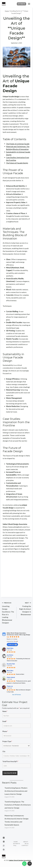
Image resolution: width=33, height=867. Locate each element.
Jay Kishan (10, 655)
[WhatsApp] (3, 845)
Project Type (7, 741)
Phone (5, 731)
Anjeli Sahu (10, 648)
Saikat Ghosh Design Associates (20, 860)
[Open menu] (29, 4)
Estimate (21, 4)
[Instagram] (3, 837)
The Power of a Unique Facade (17, 144)
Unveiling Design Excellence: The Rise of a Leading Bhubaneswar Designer (8, 613)
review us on (11, 644)
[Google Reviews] (3, 849)
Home (16, 841)
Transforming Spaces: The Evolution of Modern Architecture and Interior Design (18, 805)
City (3, 751)
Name (4, 711)
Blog (27, 843)
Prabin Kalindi (11, 677)
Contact (25, 845)
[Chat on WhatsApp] (24, 863)
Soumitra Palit (11, 664)
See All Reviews (16, 694)
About (25, 841)
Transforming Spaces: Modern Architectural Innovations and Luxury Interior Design (16, 791)
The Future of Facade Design (17, 163)
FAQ (14, 845)
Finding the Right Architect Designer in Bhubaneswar (25, 608)
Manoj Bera (10, 670)
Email (4, 721)
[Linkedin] (3, 841)
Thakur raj (10, 686)
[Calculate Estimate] (30, 863)
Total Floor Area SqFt (10, 761)
